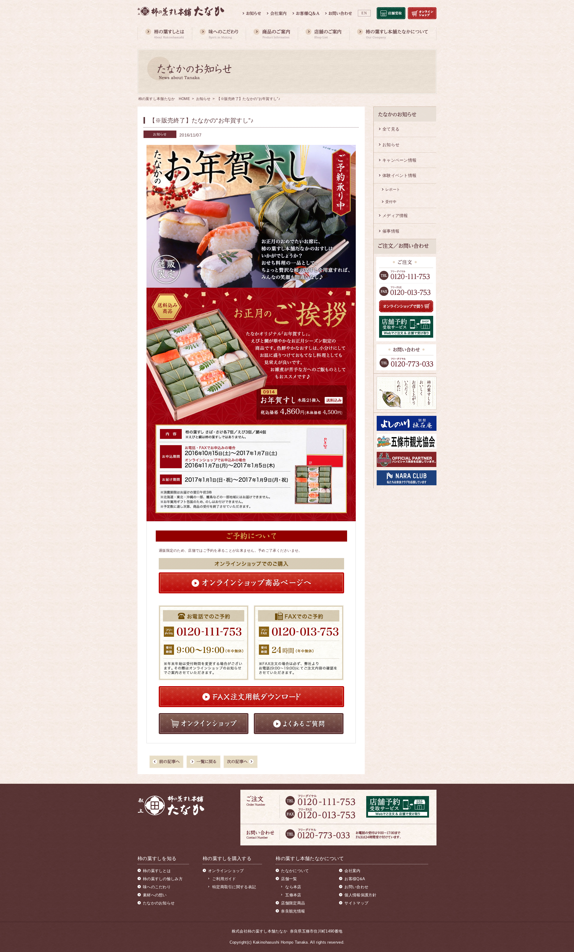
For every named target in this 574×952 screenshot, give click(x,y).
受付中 (390, 202)
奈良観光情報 (293, 911)
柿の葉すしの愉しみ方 (163, 879)
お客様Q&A (354, 879)
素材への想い (155, 895)
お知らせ (203, 99)
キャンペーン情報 (399, 160)
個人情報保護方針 (360, 895)
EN (364, 13)
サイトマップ (356, 903)
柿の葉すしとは (157, 871)
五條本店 (293, 895)
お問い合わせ (356, 887)
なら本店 (293, 887)
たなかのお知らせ (159, 903)
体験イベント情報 (399, 175)
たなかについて (295, 871)
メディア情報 (395, 215)
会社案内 (352, 871)
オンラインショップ (226, 871)
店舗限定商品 (293, 903)
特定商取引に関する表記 (234, 887)
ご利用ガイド (224, 879)
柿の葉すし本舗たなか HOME (164, 99)
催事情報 (390, 231)
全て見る (390, 129)
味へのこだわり (157, 887)
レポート (392, 189)
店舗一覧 (289, 879)
